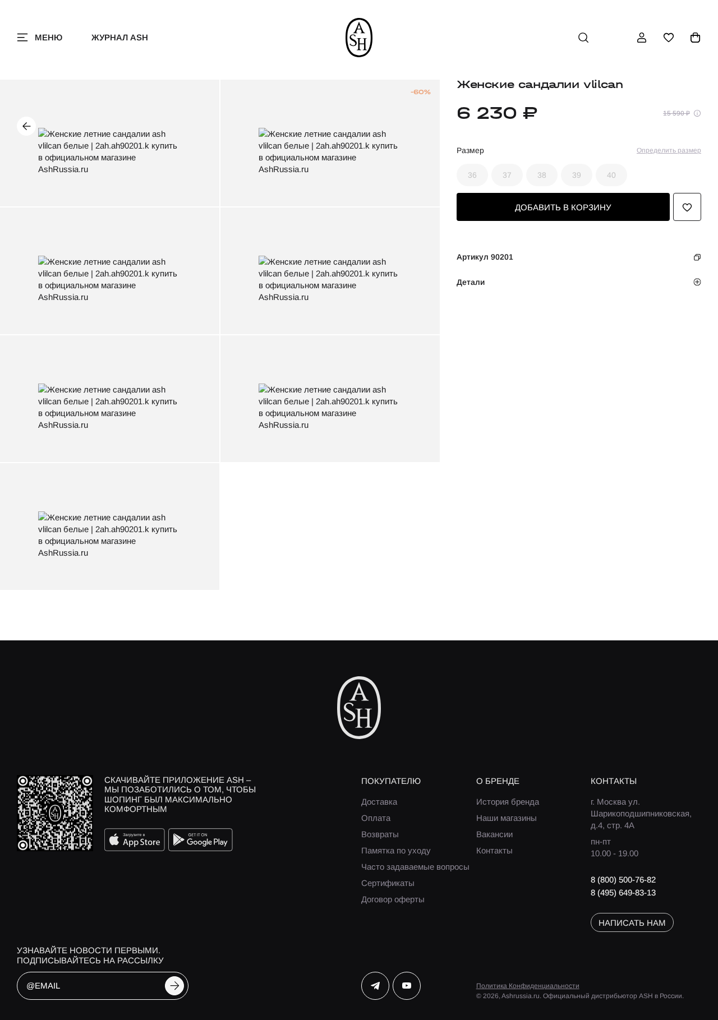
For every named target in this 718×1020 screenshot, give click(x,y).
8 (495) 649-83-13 (623, 892)
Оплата (375, 818)
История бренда (507, 801)
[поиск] (583, 37)
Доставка (379, 801)
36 (472, 175)
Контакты (494, 850)
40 (611, 175)
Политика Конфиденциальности (527, 986)
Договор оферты (393, 899)
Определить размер (669, 151)
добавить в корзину (563, 207)
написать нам (632, 922)
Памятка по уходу (396, 850)
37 (507, 175)
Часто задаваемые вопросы (415, 866)
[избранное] (668, 37)
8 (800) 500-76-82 (623, 879)
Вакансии (494, 834)
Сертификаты (388, 883)
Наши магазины (506, 818)
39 (576, 175)
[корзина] (695, 37)
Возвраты (380, 834)
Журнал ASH (119, 37)
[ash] (359, 37)
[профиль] (641, 37)
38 (541, 175)
